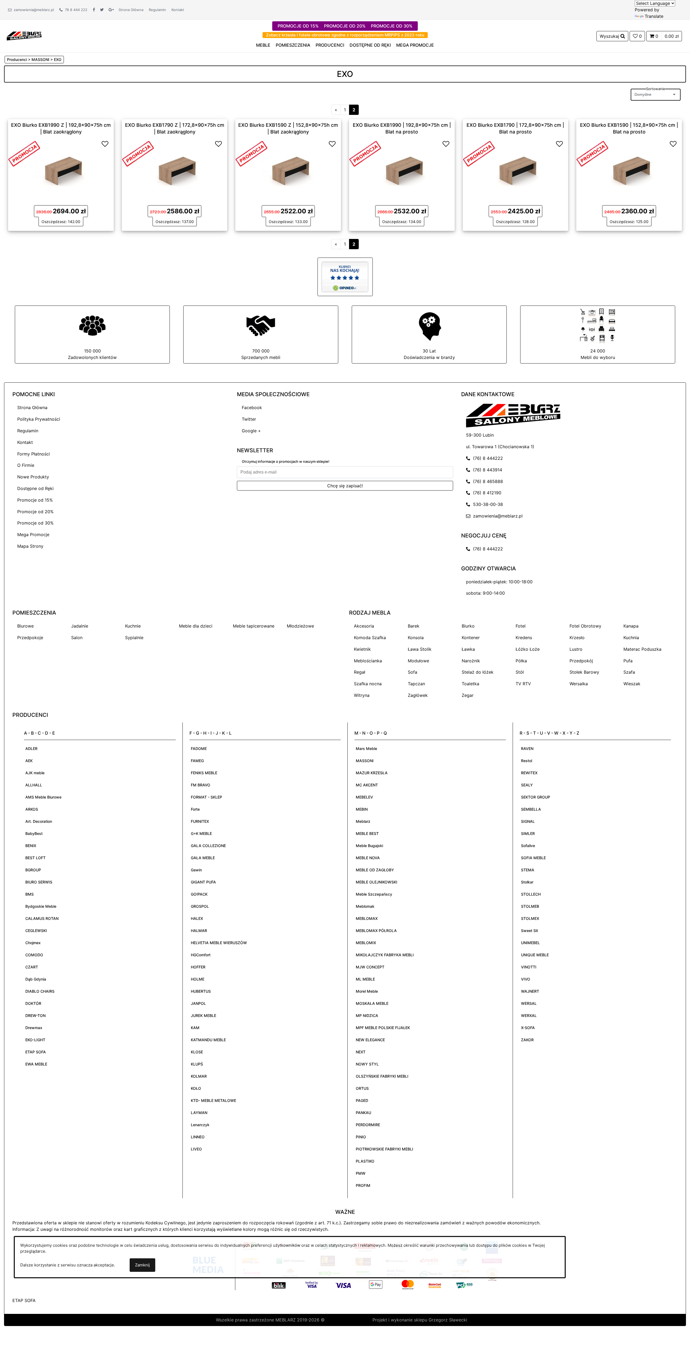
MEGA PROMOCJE (415, 45)
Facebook (252, 407)
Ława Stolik (420, 649)
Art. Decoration (38, 821)
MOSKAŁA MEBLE (372, 1003)
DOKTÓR (33, 1003)
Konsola (416, 637)
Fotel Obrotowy (585, 626)
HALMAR (199, 930)
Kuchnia (631, 637)
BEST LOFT (35, 857)
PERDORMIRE (368, 1124)
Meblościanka (368, 660)
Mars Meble (366, 748)
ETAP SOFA (35, 1052)
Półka (521, 660)
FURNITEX (200, 821)
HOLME (197, 979)
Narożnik (471, 660)
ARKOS (31, 809)
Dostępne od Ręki (35, 488)
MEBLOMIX (366, 942)
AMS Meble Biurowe (43, 797)
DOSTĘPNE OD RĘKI (370, 45)
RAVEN (527, 748)
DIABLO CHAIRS (39, 991)
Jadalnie (79, 626)
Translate (654, 16)
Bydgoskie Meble (40, 906)
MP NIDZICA (367, 1015)
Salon (76, 637)
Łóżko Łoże (528, 649)
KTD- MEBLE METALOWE (213, 1100)
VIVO (525, 979)
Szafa (629, 672)
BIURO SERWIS (38, 882)
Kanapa (631, 626)
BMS (29, 894)
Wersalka (579, 683)
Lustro (576, 649)
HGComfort (201, 955)
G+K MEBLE (201, 833)
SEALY (527, 785)
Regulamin (157, 10)
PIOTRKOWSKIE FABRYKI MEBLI (384, 1149)
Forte (195, 809)
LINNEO (198, 1137)
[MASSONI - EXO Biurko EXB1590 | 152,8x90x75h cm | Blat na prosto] (629, 167)
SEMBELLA (531, 809)
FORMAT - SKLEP (206, 797)
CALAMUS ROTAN (41, 918)
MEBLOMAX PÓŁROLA (376, 930)
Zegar (468, 695)
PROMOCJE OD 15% (298, 26)
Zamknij (142, 1264)
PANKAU (363, 1112)
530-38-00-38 (486, 504)
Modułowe (418, 660)
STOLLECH (531, 894)
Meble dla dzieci (195, 626)
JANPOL (198, 1003)
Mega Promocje (33, 534)
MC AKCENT (367, 785)
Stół (520, 672)
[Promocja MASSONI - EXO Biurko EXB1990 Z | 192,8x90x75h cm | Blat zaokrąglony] (24, 153)
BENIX (30, 845)
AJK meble (34, 772)
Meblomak (365, 906)
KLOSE (197, 1052)
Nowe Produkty (33, 476)
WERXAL (529, 1015)
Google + (251, 430)
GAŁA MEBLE (203, 857)
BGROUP (33, 870)
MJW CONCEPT (370, 967)
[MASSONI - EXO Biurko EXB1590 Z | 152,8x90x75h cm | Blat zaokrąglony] (288, 167)
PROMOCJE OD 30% (391, 26)
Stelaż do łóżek (478, 672)
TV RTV (523, 683)
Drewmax (33, 1027)
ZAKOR (527, 1039)
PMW (360, 1173)
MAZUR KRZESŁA (372, 772)
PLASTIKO (365, 1161)
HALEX (197, 918)
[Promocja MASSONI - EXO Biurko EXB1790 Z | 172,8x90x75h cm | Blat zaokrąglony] (138, 153)
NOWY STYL (367, 1064)
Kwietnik (362, 649)
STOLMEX (530, 918)
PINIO (361, 1137)
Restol (526, 760)
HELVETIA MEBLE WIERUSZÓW (219, 942)
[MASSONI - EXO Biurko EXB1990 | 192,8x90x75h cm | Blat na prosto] (402, 167)
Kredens (524, 637)
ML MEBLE (365, 979)
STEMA (527, 870)
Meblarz (363, 821)
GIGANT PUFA (203, 882)
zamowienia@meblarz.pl (33, 10)
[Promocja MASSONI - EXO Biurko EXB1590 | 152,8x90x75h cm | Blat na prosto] (592, 153)
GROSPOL (200, 906)
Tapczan (416, 683)
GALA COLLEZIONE (208, 845)
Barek (413, 626)
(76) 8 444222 (486, 458)
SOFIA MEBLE (533, 857)
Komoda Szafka (370, 637)
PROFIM (363, 1185)
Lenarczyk (200, 1124)
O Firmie (25, 465)
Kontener (471, 637)
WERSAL (529, 1003)
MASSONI (365, 760)
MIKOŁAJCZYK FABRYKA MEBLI (385, 955)
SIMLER (528, 833)
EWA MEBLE (36, 1064)
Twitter (249, 419)
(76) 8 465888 (486, 481)
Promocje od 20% (35, 511)
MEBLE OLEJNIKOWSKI (376, 882)
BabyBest (34, 833)
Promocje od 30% (35, 523)
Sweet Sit (529, 930)
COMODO (34, 955)
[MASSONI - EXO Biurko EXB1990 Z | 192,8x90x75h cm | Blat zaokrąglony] (61, 167)
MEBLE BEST (367, 833)
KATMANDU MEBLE (208, 1039)
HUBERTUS (201, 991)
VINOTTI (528, 967)
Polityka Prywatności (38, 419)
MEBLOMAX (367, 918)
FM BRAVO (200, 785)
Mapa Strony (30, 546)
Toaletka (470, 683)
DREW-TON (35, 1015)
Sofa (412, 672)
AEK (29, 760)
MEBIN (362, 809)
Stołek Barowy (584, 672)
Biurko (468, 626)
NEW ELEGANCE (370, 1039)
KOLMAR (199, 1076)
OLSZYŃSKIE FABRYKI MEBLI (382, 1076)
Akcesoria (364, 626)
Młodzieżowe (300, 626)
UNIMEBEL (530, 942)
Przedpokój (581, 660)
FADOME (199, 748)
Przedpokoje (30, 637)
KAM (195, 1027)
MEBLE (263, 45)
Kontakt (177, 10)
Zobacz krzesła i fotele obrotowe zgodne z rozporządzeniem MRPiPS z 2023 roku (345, 34)
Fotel (521, 626)
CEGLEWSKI (36, 930)
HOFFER (198, 967)
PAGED (362, 1100)
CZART (31, 967)
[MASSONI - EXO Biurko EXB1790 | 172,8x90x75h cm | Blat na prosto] (515, 167)
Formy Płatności (33, 454)
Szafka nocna (368, 683)
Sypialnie (134, 637)
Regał (359, 672)
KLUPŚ (197, 1064)
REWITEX (529, 772)
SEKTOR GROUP (535, 797)
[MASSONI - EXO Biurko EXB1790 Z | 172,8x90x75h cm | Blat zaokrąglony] (175, 167)
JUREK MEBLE (203, 1015)
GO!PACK (199, 894)
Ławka (468, 649)
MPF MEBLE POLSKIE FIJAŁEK (383, 1027)
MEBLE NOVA (368, 857)
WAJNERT (530, 991)
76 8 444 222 (75, 10)
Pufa (628, 660)
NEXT (360, 1052)
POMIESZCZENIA (293, 45)
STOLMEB (530, 906)
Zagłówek (418, 695)
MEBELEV (364, 797)
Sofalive (528, 845)
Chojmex (33, 942)
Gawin (196, 870)
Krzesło (577, 637)
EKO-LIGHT (35, 1039)
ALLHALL (33, 785)
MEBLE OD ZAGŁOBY (375, 870)
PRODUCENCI (330, 45)
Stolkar (527, 882)
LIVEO (196, 1149)
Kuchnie (133, 626)
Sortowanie (655, 89)
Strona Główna (131, 10)
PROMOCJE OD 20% (344, 26)
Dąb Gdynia (35, 979)
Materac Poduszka (642, 649)
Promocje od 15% (35, 500)
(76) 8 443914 (486, 469)
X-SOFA (528, 1027)
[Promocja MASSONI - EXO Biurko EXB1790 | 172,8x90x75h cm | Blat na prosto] (479, 153)
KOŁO (196, 1088)
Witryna (362, 695)
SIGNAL (528, 821)
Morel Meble (367, 991)
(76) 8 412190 (485, 492)
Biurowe (25, 626)
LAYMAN (199, 1112)
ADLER (31, 748)
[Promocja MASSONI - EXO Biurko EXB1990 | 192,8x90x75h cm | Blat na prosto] (365, 153)
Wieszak (631, 683)
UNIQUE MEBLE (535, 955)
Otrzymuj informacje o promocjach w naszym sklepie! (285, 461)
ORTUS (362, 1088)
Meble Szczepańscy (374, 894)
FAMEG (197, 760)
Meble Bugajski (369, 845)
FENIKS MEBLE (204, 772)
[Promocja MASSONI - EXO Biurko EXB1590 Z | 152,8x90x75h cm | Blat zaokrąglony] (251, 153)
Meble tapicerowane (253, 626)
